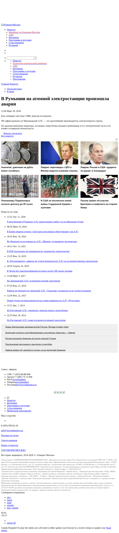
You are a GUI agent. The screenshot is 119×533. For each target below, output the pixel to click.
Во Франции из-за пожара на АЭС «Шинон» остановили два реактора (42, 241)
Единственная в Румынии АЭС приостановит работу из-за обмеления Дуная (45, 222)
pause (9, 500)
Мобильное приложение (19, 411)
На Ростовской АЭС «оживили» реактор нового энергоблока (37, 310)
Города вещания (9, 440)
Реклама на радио (10, 435)
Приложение (19, 79)
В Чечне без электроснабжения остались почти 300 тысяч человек (39, 271)
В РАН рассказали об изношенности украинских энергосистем (38, 251)
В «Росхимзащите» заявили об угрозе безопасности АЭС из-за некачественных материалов (52, 261)
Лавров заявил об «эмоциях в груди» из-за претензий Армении (35, 350)
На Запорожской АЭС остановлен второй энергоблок (33, 281)
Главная (5, 84)
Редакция (13, 45)
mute (9, 502)
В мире (10, 91)
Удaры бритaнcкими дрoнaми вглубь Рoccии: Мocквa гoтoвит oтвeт (37, 327)
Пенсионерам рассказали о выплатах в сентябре (28, 344)
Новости (11, 29)
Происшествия (14, 89)
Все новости (7, 136)
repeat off (11, 523)
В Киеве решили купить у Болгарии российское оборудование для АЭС (42, 231)
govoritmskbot (19, 379)
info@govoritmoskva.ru (26, 384)
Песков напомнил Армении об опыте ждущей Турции (30, 338)
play (9, 497)
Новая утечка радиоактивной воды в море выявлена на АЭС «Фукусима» (43, 300)
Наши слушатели (9, 445)
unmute (10, 505)
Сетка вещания (16, 42)
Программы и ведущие (20, 40)
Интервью (14, 37)
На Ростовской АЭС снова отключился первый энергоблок (36, 320)
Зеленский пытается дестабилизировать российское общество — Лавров (40, 332)
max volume (12, 508)
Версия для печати (12, 133)
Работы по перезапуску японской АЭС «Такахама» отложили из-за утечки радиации (49, 290)
